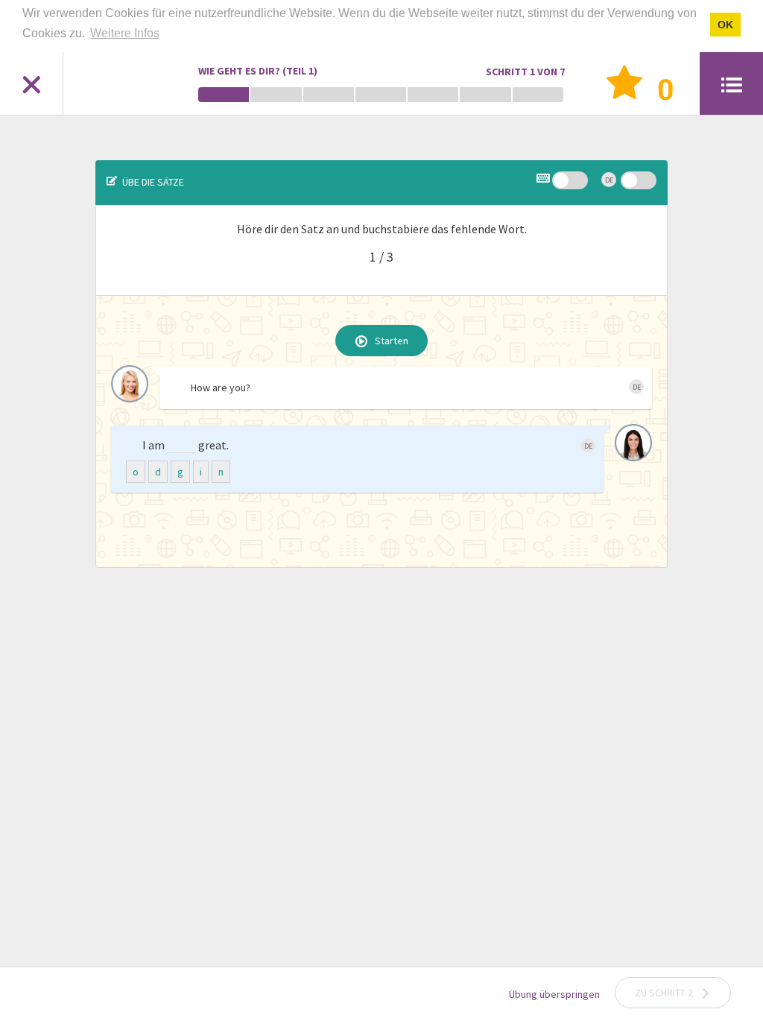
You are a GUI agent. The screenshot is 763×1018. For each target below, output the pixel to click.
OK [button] (725, 25)
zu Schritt (664, 992)
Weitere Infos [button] (124, 33)
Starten (391, 341)
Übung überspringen (554, 994)
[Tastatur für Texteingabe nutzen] (544, 180)
